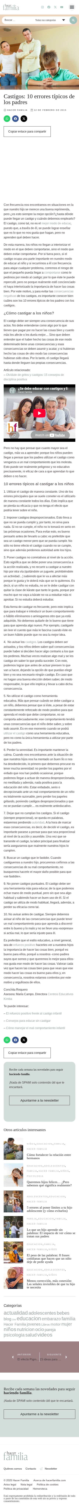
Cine (14, 1319)
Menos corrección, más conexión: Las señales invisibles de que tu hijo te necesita (51, 1284)
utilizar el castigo (15, 733)
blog (7, 1319)
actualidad (16, 1313)
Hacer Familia (37, 1149)
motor (56, 1324)
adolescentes (54, 1166)
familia (59, 1144)
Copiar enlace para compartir (27, 131)
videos (44, 1335)
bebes (63, 1313)
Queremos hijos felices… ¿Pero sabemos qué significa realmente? (49, 1183)
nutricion (26, 1329)
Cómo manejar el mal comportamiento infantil (35, 1028)
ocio (39, 1329)
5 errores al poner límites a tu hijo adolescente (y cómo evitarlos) (49, 1209)
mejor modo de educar (56, 223)
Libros (45, 1324)
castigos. (31, 642)
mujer (66, 1324)
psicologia (35, 1176)
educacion (45, 1144)
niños (31, 1144)
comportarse (52, 272)
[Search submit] (73, 20)
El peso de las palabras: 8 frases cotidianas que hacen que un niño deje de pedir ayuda (49, 1258)
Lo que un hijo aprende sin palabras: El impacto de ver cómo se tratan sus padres (51, 1233)
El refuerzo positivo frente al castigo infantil (34, 1013)
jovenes (34, 1324)
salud (31, 1335)
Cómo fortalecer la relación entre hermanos (49, 1156)
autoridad (38, 822)
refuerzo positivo (24, 944)
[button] (72, 7)
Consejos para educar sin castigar (28, 1020)
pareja (32, 1219)
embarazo (51, 1318)
